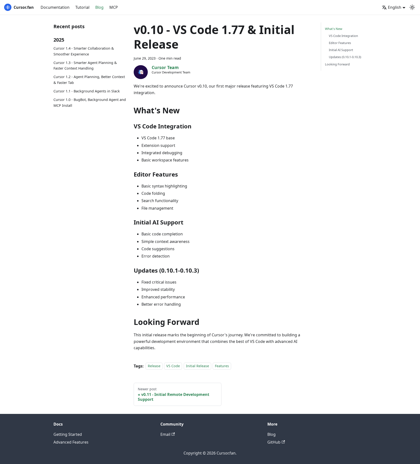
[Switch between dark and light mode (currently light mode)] (412, 7)
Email (165, 434)
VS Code (173, 366)
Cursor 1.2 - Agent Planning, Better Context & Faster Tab (89, 79)
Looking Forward (337, 64)
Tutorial (82, 7)
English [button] (394, 7)
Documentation (55, 7)
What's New (333, 29)
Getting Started (67, 434)
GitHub (273, 442)
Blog (99, 7)
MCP (113, 7)
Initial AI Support (341, 50)
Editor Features (340, 43)
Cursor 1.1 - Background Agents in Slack (86, 91)
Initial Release (197, 366)
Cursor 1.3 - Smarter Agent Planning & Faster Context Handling (85, 65)
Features (222, 366)
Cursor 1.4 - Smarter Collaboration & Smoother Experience (83, 51)
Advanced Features (70, 442)
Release (154, 366)
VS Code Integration (343, 36)
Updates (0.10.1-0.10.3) (345, 57)
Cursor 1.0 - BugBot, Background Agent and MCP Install (89, 102)
